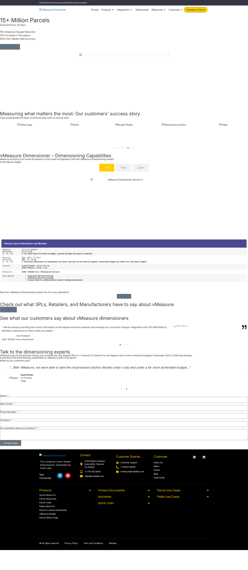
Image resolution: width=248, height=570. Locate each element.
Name (3, 396)
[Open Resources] (164, 9)
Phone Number (8, 412)
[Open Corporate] (181, 9)
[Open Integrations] (131, 9)
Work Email (6, 404)
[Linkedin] (60, 476)
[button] (117, 147)
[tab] (106, 168)
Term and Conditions (93, 543)
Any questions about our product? (18, 428)
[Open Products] (113, 9)
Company (5, 420)
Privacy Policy (71, 543)
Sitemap (112, 543)
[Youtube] (68, 476)
